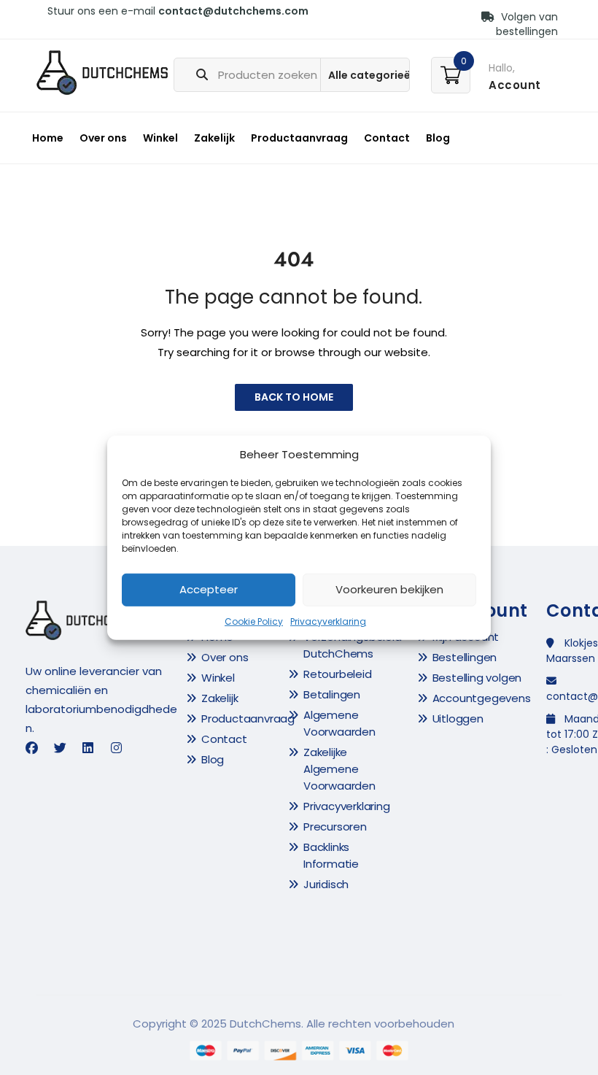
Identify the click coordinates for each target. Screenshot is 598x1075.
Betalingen (331, 694)
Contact (387, 138)
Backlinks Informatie (331, 855)
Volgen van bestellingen (527, 24)
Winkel (160, 138)
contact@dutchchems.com (233, 11)
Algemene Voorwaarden (339, 723)
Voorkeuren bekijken (389, 589)
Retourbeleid (337, 674)
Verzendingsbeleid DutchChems (352, 645)
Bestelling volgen (477, 677)
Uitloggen (458, 718)
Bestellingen (464, 657)
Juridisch (326, 884)
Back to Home (294, 397)
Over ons (103, 138)
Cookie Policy (254, 621)
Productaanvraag (299, 138)
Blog (438, 138)
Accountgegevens (481, 698)
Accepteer (208, 589)
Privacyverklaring (328, 621)
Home (47, 138)
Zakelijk (214, 138)
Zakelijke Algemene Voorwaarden (339, 768)
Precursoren (335, 826)
